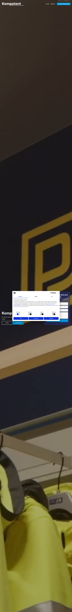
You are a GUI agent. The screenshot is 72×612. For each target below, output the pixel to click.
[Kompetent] (13, 4)
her (24, 309)
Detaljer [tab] (36, 296)
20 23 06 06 (61, 0)
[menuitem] (47, 4)
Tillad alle (51, 318)
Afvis (21, 318)
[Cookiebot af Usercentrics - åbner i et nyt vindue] (51, 293)
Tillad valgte (36, 318)
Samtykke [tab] (20, 296)
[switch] (30, 314)
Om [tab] (51, 296)
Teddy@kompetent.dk (67, 0)
